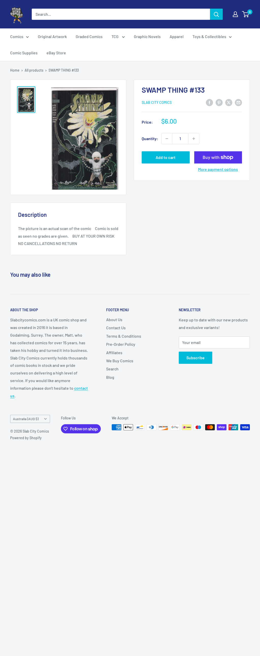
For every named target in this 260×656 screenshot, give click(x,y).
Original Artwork (52, 36)
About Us (114, 319)
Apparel (177, 36)
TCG (115, 36)
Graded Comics (89, 36)
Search (112, 368)
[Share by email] (238, 102)
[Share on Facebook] (209, 102)
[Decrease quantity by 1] (166, 138)
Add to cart (165, 157)
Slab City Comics (157, 102)
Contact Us (116, 327)
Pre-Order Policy (120, 344)
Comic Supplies (24, 52)
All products (34, 70)
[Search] (216, 14)
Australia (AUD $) (26, 419)
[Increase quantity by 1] (193, 138)
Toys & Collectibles (209, 36)
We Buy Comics (119, 360)
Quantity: (150, 138)
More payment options (218, 169)
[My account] (235, 14)
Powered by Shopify (26, 438)
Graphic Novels (147, 36)
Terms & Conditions (123, 336)
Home (15, 70)
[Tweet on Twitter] (228, 102)
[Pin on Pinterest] (219, 102)
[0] (245, 14)
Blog (110, 377)
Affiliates (114, 352)
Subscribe (195, 357)
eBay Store (56, 52)
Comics (16, 36)
